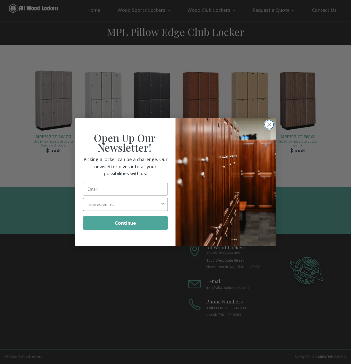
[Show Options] (162, 204)
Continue (125, 223)
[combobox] (123, 204)
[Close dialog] (269, 124)
